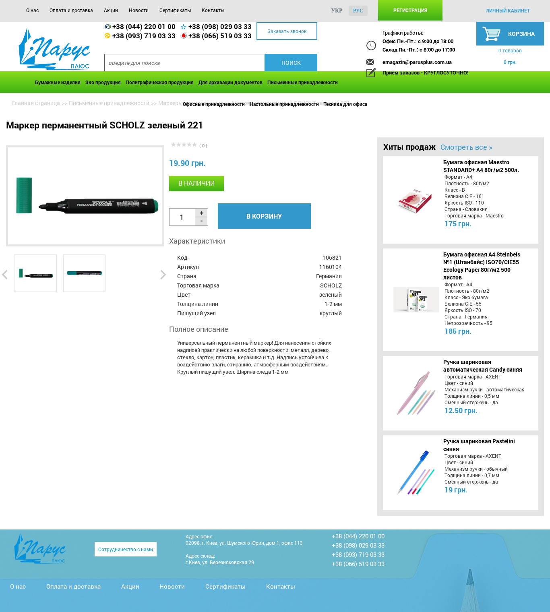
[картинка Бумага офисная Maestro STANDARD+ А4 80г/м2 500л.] (410, 200)
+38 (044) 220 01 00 (144, 26)
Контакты (213, 10)
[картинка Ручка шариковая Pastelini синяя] (410, 472)
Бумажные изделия (58, 82)
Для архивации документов (230, 82)
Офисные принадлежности (214, 104)
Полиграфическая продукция (160, 82)
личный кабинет (508, 10)
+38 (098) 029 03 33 (220, 26)
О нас (32, 10)
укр (337, 11)
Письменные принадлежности (302, 82)
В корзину (264, 216)
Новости (139, 10)
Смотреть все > (466, 147)
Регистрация (410, 10)
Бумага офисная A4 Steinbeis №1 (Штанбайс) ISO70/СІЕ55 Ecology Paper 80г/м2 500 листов (481, 265)
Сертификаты (175, 10)
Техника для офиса (345, 104)
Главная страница (36, 103)
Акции (111, 10)
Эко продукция (103, 82)
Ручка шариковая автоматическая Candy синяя (482, 365)
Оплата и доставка (71, 10)
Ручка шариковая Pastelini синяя (479, 445)
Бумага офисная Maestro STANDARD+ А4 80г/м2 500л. (481, 166)
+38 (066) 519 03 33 (220, 35)
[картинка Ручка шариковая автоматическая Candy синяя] (410, 393)
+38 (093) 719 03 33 (144, 35)
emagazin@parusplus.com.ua (417, 62)
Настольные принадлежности (284, 104)
